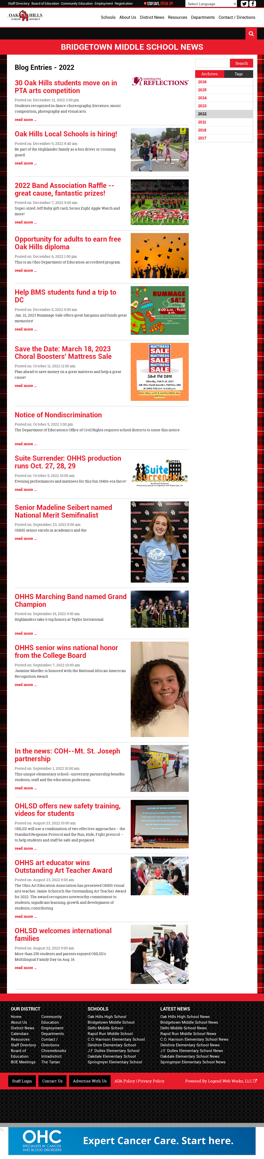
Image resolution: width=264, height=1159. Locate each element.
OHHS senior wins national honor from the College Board (66, 652)
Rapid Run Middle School (110, 1033)
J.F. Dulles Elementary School (113, 1050)
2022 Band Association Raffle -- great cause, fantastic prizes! (64, 189)
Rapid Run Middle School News (188, 1033)
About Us (19, 1022)
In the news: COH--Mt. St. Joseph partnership (67, 755)
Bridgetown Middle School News (189, 1022)
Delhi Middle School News (183, 1028)
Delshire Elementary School (112, 1045)
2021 (202, 122)
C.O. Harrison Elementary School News (194, 1039)
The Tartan (50, 1062)
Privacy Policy (151, 1081)
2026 (202, 82)
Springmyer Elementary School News (193, 1062)
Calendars (20, 1033)
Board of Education (45, 3)
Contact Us (52, 1081)
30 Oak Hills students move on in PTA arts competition (66, 87)
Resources (20, 1039)
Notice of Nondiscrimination (58, 415)
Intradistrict (51, 1056)
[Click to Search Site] (251, 33)
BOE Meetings (23, 1062)
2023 (202, 106)
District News (22, 1028)
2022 (202, 114)
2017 (202, 138)
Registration (124, 3)
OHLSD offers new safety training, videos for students (68, 810)
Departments (52, 1033)
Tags (239, 74)
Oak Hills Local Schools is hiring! (66, 134)
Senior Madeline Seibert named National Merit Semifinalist (63, 511)
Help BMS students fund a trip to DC (65, 296)
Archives (209, 74)
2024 (202, 98)
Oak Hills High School (107, 1016)
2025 (202, 90)
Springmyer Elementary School (115, 1062)
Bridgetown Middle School (111, 1022)
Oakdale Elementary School (112, 1056)
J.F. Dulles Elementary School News (191, 1050)
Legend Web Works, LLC (230, 1081)
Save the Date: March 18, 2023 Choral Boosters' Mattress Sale (63, 353)
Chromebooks (53, 1050)
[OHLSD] (25, 15)
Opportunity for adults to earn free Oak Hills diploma (68, 243)
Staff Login (22, 1081)
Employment (104, 3)
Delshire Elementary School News (190, 1045)
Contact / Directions (50, 1042)
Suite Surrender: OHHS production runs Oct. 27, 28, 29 (68, 462)
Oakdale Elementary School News (189, 1056)
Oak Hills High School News (185, 1016)
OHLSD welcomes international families (63, 935)
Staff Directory (19, 3)
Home (16, 1016)
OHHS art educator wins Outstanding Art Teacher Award (63, 867)
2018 (202, 130)
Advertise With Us (90, 1081)
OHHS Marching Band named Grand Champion (71, 601)
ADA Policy (124, 1081)
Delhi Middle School (105, 1028)
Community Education (77, 3)
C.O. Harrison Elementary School (116, 1039)
